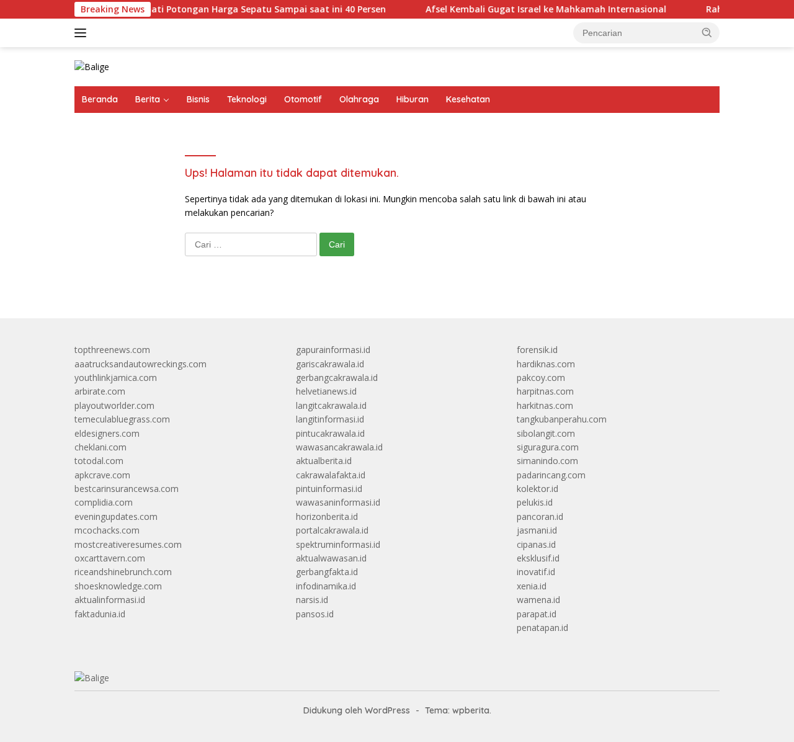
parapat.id (536, 614)
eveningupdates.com (116, 516)
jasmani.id (537, 530)
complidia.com (103, 502)
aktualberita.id (324, 461)
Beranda (100, 99)
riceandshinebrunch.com (123, 572)
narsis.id (312, 600)
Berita (147, 99)
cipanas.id (536, 544)
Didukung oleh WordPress (356, 710)
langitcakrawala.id (331, 405)
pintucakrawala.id (330, 433)
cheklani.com (100, 447)
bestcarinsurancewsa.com (126, 488)
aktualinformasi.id (109, 600)
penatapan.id (542, 627)
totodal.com (98, 461)
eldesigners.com (107, 433)
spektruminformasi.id (338, 544)
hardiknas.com (546, 364)
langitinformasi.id (330, 419)
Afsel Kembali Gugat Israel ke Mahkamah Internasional (533, 9)
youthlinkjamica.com (115, 377)
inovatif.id (536, 572)
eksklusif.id (538, 558)
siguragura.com (548, 447)
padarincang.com (551, 475)
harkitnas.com (545, 405)
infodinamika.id (326, 586)
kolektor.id (537, 488)
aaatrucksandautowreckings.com (140, 364)
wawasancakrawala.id (339, 447)
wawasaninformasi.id (338, 502)
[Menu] (82, 32)
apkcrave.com (102, 475)
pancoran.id (540, 516)
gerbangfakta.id (327, 572)
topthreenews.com (112, 349)
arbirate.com (99, 391)
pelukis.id (535, 502)
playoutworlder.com (114, 405)
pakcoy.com (541, 377)
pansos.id (315, 614)
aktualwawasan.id (331, 558)
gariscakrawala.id (330, 364)
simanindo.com (547, 461)
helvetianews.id (326, 391)
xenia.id (531, 586)
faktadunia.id (99, 614)
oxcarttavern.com (109, 558)
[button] (707, 32)
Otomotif (303, 99)
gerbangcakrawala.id (337, 377)
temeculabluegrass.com (122, 419)
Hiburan (412, 99)
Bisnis (198, 99)
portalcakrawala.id (332, 530)
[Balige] (91, 66)
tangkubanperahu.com (562, 419)
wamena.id (538, 600)
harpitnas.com (545, 391)
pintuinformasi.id (329, 488)
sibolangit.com (546, 433)
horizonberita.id (327, 516)
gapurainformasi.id (333, 349)
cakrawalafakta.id (330, 475)
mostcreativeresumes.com (128, 544)
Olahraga (359, 99)
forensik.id (537, 349)
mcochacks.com (107, 530)
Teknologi (247, 99)
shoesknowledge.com (118, 586)
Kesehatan (468, 99)
